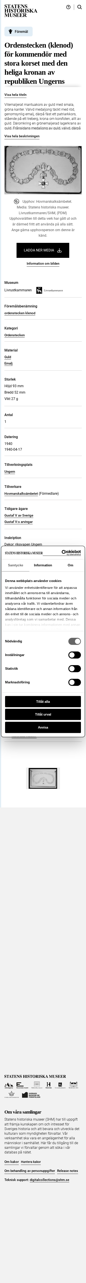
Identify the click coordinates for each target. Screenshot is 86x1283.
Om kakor (11, 1162)
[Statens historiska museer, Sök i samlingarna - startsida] (20, 10)
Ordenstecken (14, 335)
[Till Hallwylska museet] (37, 1085)
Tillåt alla (43, 701)
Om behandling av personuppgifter (29, 1171)
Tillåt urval (43, 714)
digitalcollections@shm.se (49, 1180)
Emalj (8, 363)
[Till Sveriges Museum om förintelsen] (31, 1094)
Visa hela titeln (15, 95)
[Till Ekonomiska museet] (22, 1085)
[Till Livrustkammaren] (60, 1085)
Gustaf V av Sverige (18, 515)
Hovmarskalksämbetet (21, 494)
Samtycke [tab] (15, 565)
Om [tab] (70, 565)
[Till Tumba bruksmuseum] (11, 1094)
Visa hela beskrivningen (21, 136)
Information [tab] (43, 565)
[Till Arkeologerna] (8, 1085)
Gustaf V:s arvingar (18, 522)
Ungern (9, 472)
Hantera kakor (31, 1162)
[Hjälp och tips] (68, 7)
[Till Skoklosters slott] (73, 1085)
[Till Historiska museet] (49, 1085)
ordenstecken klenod (19, 313)
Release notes (67, 1171)
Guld (7, 357)
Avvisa (43, 727)
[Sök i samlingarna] (79, 7)
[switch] (74, 654)
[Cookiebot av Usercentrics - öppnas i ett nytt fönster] (62, 553)
